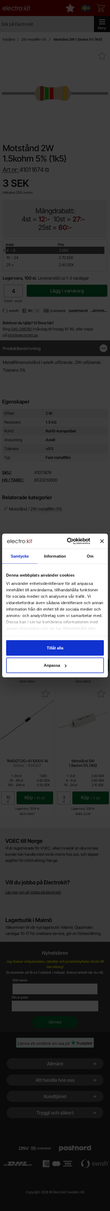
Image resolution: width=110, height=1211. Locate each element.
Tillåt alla (55, 647)
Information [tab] (55, 556)
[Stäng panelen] (102, 541)
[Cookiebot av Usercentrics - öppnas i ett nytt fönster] (68, 541)
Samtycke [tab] (20, 556)
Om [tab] (90, 556)
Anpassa (52, 665)
